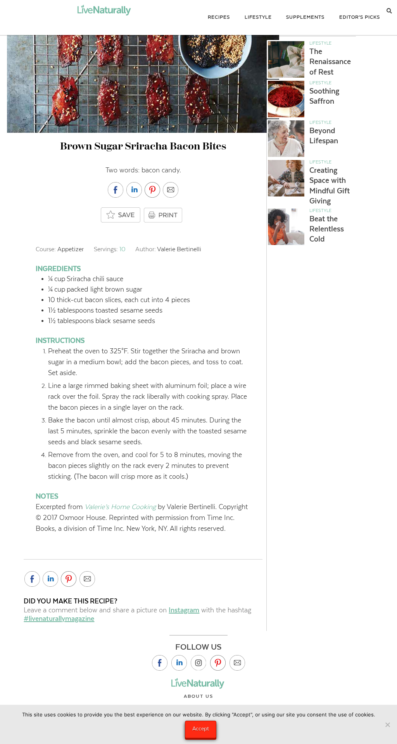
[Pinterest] (218, 663)
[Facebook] (159, 663)
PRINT (164, 215)
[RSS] (237, 663)
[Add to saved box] (121, 215)
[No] (387, 724)
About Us (198, 696)
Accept (200, 728)
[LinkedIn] (179, 663)
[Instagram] (198, 663)
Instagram (184, 610)
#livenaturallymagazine (59, 618)
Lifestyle (320, 43)
